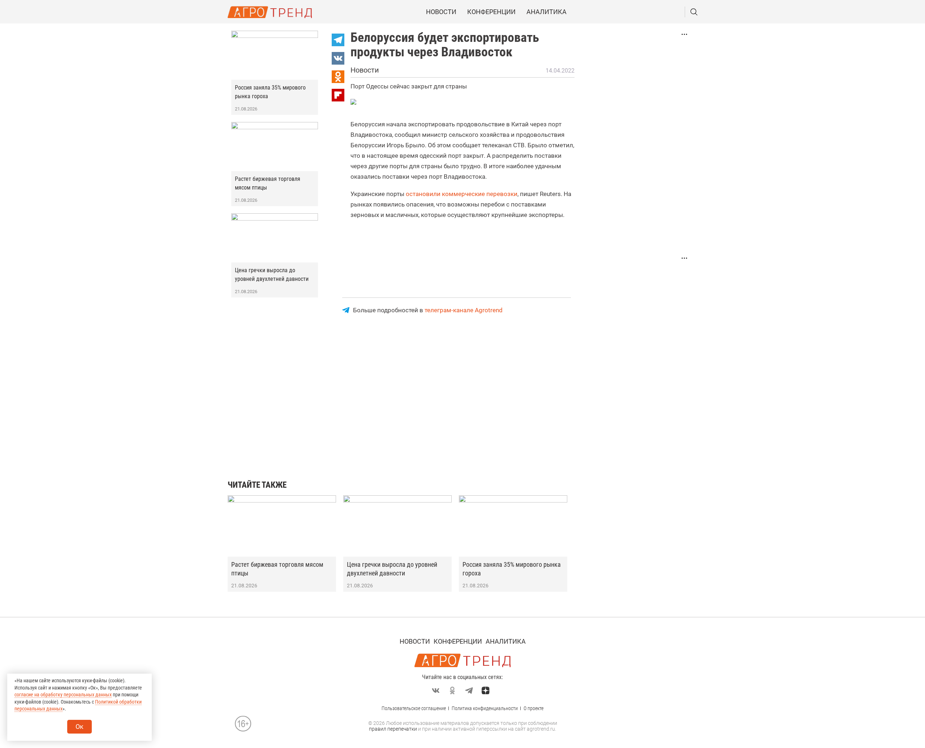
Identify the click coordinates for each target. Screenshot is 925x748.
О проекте (533, 708)
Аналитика (546, 12)
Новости (441, 12)
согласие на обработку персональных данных (63, 694)
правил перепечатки (393, 729)
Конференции (491, 12)
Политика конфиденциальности (485, 708)
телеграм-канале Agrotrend (464, 310)
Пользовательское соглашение (414, 708)
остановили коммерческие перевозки (461, 193)
